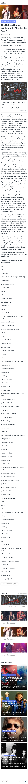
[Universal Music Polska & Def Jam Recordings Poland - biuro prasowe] (3, 3)
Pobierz (24, 609)
